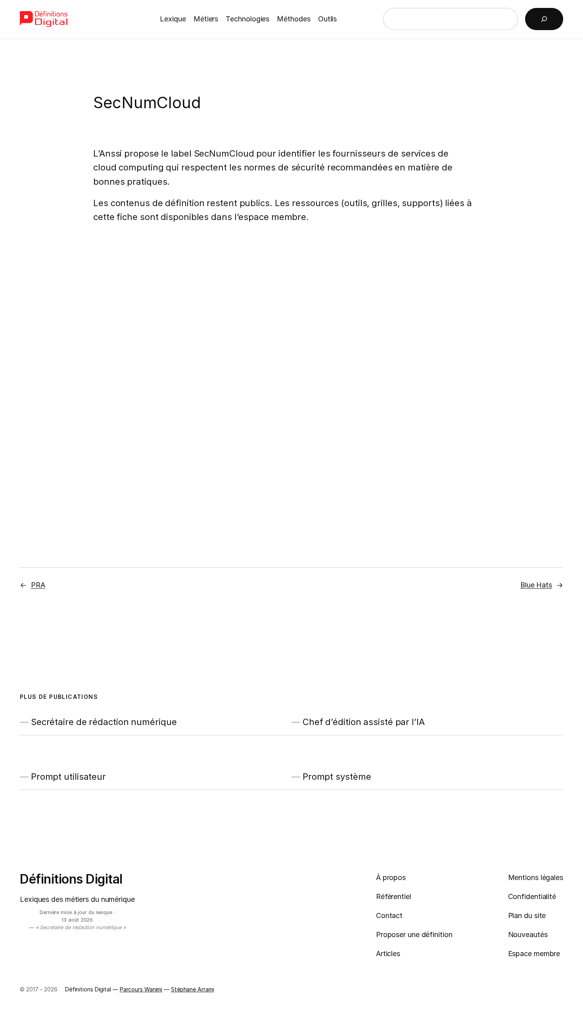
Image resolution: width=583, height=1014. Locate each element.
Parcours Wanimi (141, 989)
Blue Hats (536, 585)
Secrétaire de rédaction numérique (104, 722)
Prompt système (337, 777)
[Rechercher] (544, 19)
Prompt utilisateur (68, 777)
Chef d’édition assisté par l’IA (364, 722)
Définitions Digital (71, 879)
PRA (38, 585)
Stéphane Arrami (192, 989)
